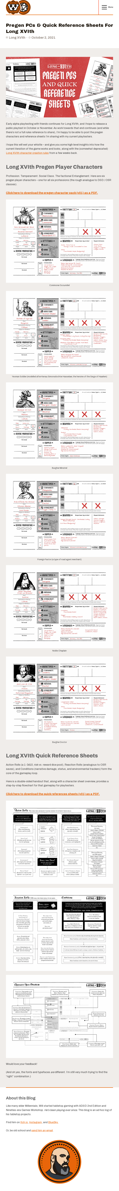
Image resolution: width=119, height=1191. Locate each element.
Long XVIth (17, 37)
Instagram (35, 1122)
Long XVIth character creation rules (27, 153)
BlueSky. (53, 1122)
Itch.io (24, 1122)
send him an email (42, 1130)
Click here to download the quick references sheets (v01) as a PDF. (53, 794)
